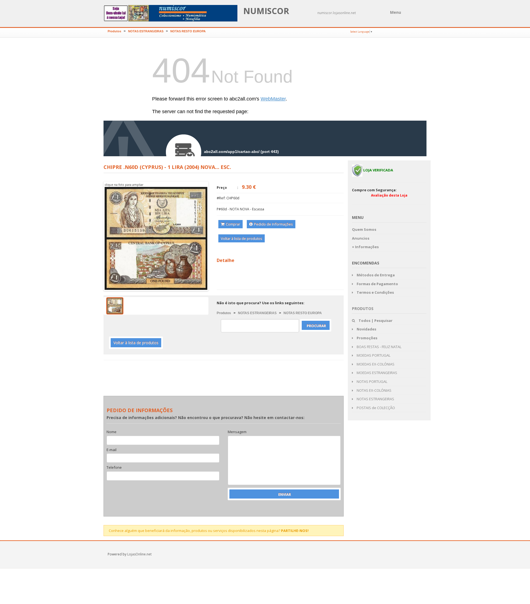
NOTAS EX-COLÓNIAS (373, 390)
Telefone (114, 467)
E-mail (111, 450)
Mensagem (237, 432)
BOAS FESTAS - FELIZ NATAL (378, 346)
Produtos (114, 31)
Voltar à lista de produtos (241, 238)
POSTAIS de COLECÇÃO (375, 407)
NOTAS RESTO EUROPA (188, 31)
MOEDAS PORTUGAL (373, 355)
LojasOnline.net (139, 554)
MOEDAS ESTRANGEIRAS (376, 372)
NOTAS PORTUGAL (371, 381)
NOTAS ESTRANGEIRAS (145, 31)
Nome (111, 432)
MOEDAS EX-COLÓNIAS (375, 364)
